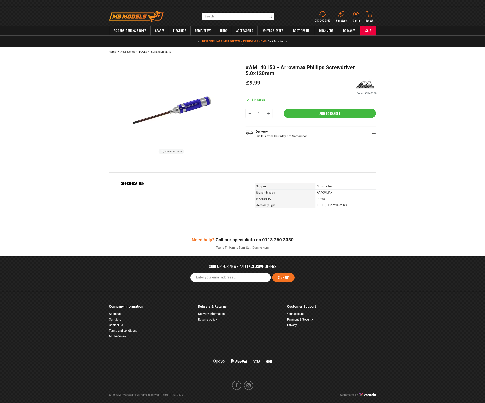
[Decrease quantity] (250, 113)
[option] (171, 110)
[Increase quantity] (268, 113)
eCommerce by (353, 394)
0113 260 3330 (278, 239)
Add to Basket (329, 113)
